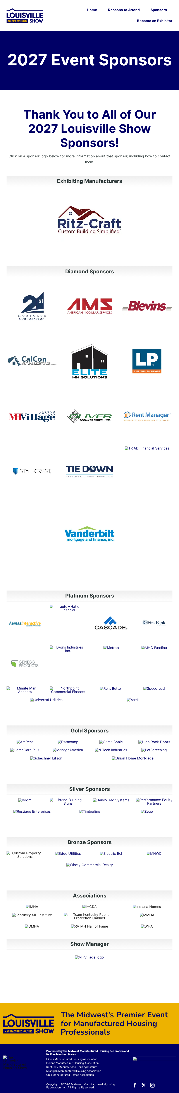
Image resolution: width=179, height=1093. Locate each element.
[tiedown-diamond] (89, 448)
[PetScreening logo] (154, 750)
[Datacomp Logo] (68, 742)
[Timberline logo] (89, 811)
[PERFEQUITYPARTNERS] (154, 800)
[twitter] (143, 1085)
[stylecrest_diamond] (32, 448)
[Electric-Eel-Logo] (111, 853)
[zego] (147, 811)
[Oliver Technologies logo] (89, 392)
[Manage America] (68, 750)
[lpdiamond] (147, 337)
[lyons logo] (68, 647)
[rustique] (32, 811)
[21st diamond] (32, 282)
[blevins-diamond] (147, 282)
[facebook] (135, 1085)
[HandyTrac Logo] (111, 800)
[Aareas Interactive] (25, 606)
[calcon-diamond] (32, 337)
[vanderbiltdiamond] (89, 503)
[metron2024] (111, 647)
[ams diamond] (89, 282)
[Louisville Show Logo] (25, 10)
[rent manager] (147, 392)
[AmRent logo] (25, 742)
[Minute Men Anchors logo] (25, 688)
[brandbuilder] (68, 800)
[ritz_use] (89, 200)
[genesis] (25, 647)
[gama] (111, 742)
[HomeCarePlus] (24, 750)
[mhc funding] (154, 647)
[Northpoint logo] (68, 688)
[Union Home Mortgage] (132, 758)
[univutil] (46, 700)
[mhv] (32, 392)
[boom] (24, 800)
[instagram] (152, 1085)
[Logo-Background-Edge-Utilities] (68, 853)
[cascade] (111, 606)
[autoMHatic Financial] (68, 606)
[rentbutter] (111, 688)
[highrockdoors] (154, 742)
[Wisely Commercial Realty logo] (89, 865)
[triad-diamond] (147, 448)
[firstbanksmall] (154, 606)
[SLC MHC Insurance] (46, 758)
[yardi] (133, 700)
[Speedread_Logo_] (154, 688)
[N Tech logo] (111, 750)
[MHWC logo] (154, 853)
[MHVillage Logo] (89, 957)
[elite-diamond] (89, 337)
